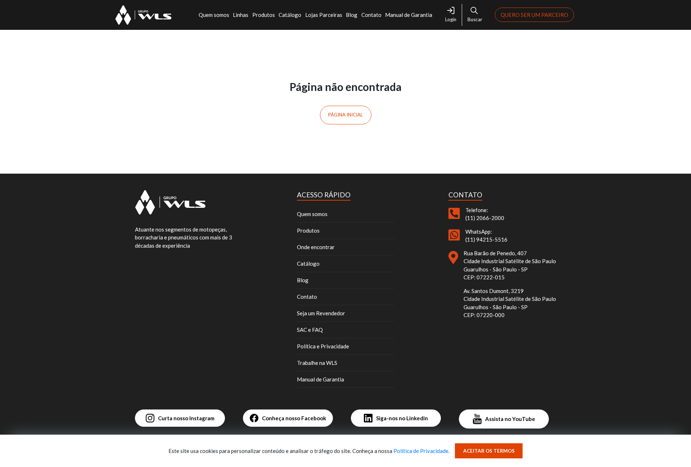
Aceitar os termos (489, 451)
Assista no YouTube (510, 419)
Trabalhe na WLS (317, 363)
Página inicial (345, 115)
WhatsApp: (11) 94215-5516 (486, 235)
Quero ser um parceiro (534, 15)
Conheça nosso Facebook (294, 418)
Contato (371, 15)
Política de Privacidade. (421, 451)
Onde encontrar (316, 247)
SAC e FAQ (310, 329)
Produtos (263, 15)
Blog (351, 15)
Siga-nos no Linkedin (402, 418)
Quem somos (312, 214)
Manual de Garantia (408, 15)
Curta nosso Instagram (186, 418)
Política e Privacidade (323, 346)
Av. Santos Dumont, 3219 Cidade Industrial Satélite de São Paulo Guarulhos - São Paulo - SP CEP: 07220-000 (510, 303)
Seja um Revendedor (321, 313)
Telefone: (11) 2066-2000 (484, 214)
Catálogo (290, 15)
